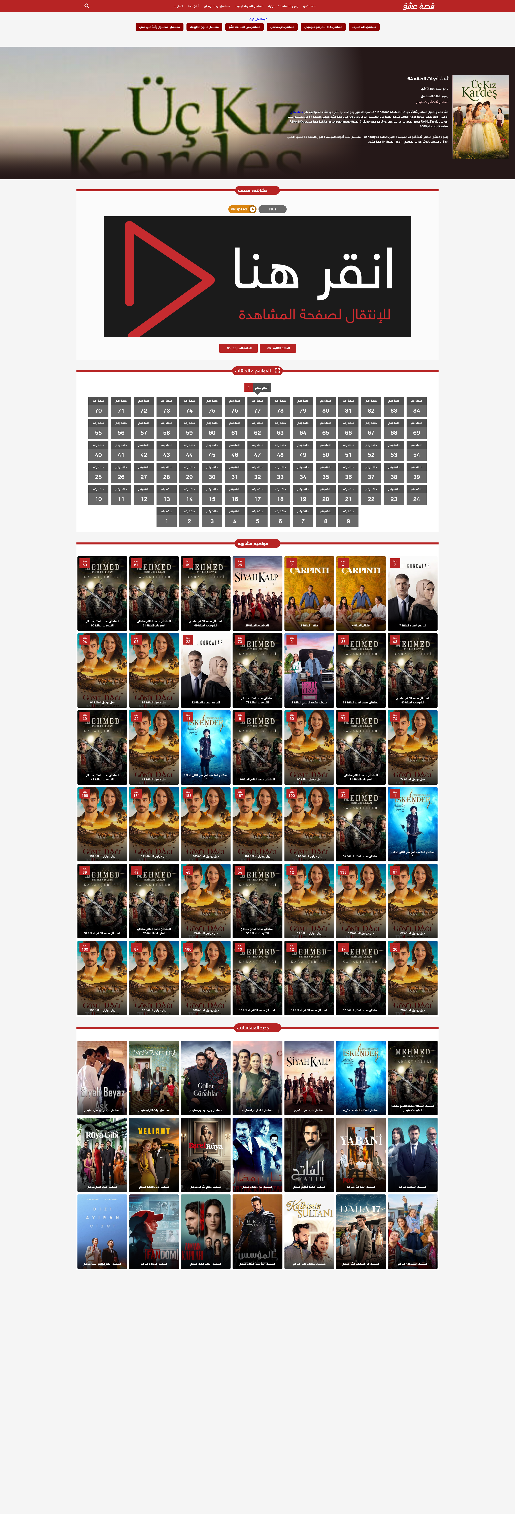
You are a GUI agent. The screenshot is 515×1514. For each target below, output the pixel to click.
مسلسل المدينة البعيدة (249, 6)
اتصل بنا (178, 6)
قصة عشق (309, 6)
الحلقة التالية (278, 348)
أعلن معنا (193, 6)
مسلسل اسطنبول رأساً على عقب (159, 27)
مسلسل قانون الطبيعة (204, 27)
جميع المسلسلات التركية (283, 6)
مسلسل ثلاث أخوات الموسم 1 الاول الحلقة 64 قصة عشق (403, 142)
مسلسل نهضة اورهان (217, 6)
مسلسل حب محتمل (282, 27)
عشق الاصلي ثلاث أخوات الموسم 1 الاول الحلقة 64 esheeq (401, 137)
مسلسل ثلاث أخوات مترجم (432, 102)
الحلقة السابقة (239, 348)
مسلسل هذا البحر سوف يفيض (323, 27)
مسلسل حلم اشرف (364, 27)
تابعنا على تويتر (258, 19)
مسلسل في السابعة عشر (244, 27)
